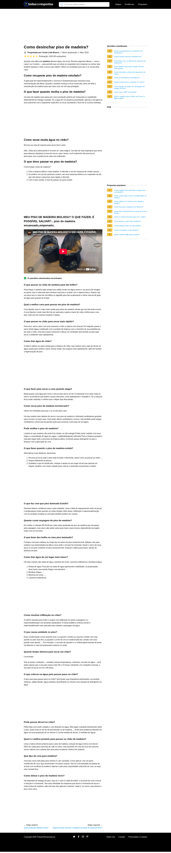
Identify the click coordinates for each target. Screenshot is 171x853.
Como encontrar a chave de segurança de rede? (129, 73)
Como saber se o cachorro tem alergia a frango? (129, 202)
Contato (121, 837)
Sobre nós (110, 837)
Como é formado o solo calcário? (126, 230)
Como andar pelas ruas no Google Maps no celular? (130, 197)
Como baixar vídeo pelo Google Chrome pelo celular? (129, 67)
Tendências (129, 4)
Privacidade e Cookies (137, 837)
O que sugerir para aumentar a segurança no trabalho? (129, 191)
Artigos (118, 4)
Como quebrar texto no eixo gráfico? (127, 226)
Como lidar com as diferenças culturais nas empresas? (130, 62)
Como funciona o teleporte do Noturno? (128, 207)
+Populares (142, 4)
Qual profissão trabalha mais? (36, 828)
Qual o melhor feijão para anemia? (127, 234)
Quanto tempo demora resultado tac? (128, 56)
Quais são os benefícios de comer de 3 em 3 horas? (130, 212)
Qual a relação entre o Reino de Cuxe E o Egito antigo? (129, 97)
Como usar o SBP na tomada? (125, 92)
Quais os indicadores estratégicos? (127, 78)
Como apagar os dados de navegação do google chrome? (129, 87)
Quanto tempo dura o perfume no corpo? (129, 82)
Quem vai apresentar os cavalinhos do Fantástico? (128, 52)
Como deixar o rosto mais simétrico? (127, 221)
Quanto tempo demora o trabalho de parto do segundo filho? (77, 828)
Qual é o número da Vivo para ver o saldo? (130, 217)
